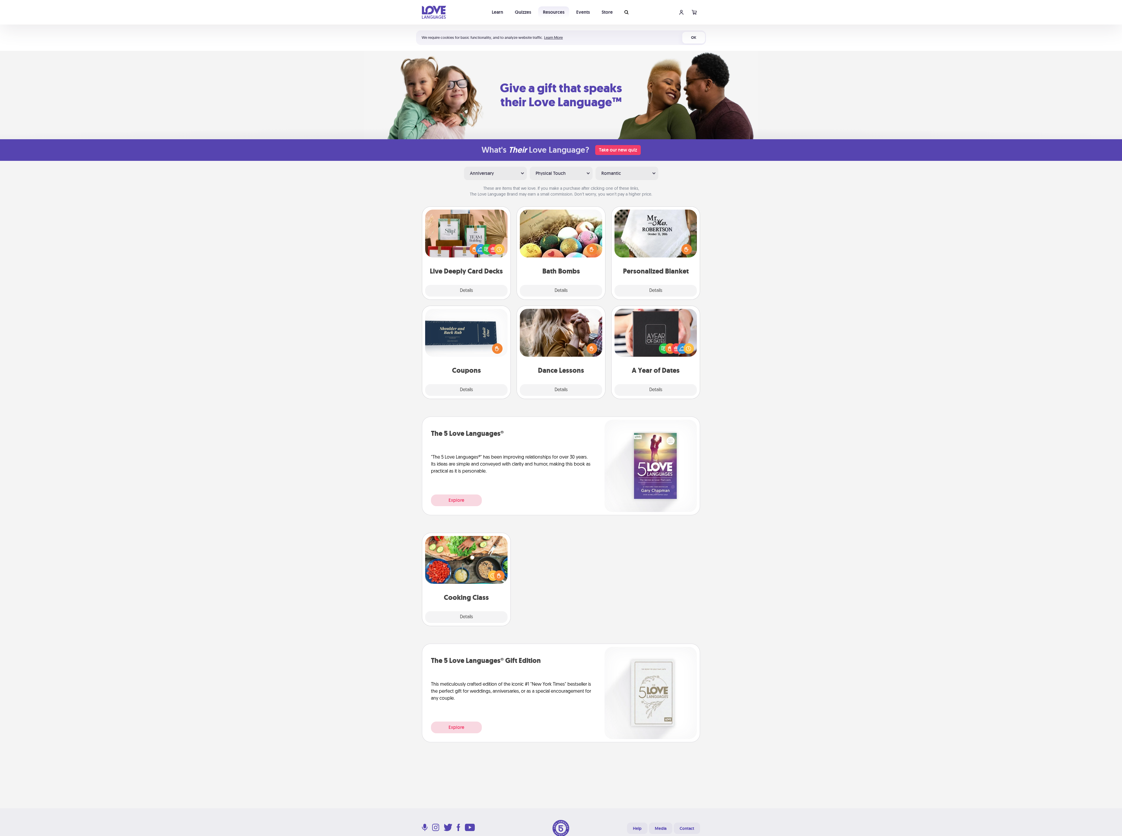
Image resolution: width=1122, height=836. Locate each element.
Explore (456, 500)
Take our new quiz (618, 150)
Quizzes (523, 12)
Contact (687, 828)
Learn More (553, 37)
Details (466, 290)
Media (660, 828)
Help (637, 828)
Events (583, 12)
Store (607, 12)
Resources (554, 12)
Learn (497, 12)
